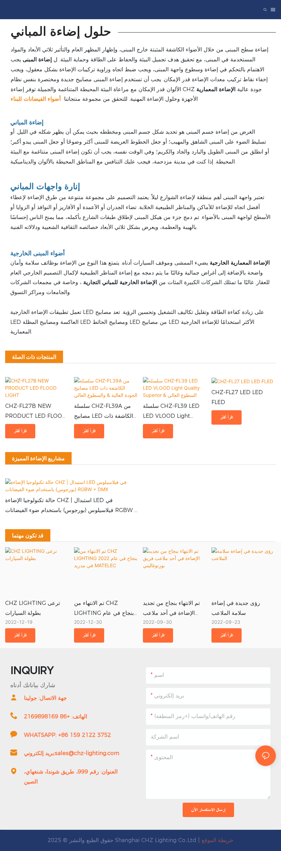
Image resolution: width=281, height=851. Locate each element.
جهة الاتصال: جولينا (45, 698)
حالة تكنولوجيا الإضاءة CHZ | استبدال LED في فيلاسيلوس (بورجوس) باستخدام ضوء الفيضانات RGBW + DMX (71, 506)
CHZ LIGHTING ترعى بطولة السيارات (32, 608)
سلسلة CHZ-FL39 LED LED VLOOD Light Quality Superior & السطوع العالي (171, 412)
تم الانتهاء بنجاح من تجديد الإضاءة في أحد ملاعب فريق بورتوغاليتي (171, 609)
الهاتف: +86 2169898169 (55, 716)
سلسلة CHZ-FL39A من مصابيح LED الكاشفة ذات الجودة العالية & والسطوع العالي (103, 412)
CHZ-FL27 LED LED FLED (237, 397)
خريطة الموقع (217, 840)
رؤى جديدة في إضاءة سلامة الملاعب (235, 608)
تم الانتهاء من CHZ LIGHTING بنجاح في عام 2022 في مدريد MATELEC (104, 609)
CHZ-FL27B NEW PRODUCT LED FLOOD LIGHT (35, 412)
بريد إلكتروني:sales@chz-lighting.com (71, 753)
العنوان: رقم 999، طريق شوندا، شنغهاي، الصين (71, 776)
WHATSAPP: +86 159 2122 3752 (67, 735)
